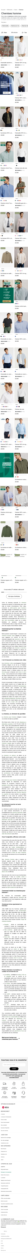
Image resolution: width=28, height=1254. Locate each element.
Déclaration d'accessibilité (6, 1191)
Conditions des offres (5, 1236)
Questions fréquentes (5, 1127)
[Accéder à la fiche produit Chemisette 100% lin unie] (21, 116)
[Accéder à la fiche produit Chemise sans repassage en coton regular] (7, 393)
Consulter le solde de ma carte (7, 1203)
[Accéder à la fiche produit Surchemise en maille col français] (7, 257)
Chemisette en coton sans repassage (10, 339)
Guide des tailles (4, 1212)
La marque (3, 1177)
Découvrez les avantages (6, 1137)
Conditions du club (4, 1143)
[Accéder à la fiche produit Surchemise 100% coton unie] (7, 116)
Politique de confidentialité (6, 1238)
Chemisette (5, 26)
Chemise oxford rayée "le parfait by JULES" (12, 512)
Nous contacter (4, 1125)
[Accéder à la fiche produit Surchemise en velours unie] (21, 463)
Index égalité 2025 (4, 1188)
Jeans (2, 1159)
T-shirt (19, 684)
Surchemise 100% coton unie (8, 133)
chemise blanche (10, 698)
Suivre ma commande (5, 1122)
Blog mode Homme (4, 1169)
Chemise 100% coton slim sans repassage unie (13, 444)
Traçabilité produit (4, 1185)
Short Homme (3, 1148)
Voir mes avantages (5, 1140)
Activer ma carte (4, 1201)
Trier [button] (25, 32)
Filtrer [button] (5, 32)
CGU (2, 1243)
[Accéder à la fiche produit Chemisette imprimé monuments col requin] (7, 46)
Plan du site (3, 1250)
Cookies (2, 1245)
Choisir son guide (4, 1209)
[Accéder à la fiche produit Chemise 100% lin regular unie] (21, 46)
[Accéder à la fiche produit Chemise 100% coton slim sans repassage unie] (21, 81)
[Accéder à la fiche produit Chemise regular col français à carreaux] (7, 564)
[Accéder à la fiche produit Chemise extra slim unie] (21, 151)
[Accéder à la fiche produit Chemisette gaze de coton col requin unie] (21, 187)
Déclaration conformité (5, 1183)
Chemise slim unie (19, 409)
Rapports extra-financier (5, 1180)
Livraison (3, 1114)
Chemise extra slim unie (21, 168)
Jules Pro (3, 1166)
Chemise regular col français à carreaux (11, 580)
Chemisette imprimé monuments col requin (11, 62)
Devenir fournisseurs (5, 1174)
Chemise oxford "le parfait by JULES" (10, 168)
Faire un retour (4, 1119)
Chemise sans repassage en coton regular (11, 409)
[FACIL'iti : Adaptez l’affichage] (5, 1107)
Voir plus (3, 22)
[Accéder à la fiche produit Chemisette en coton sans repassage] (7, 322)
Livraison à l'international (6, 1116)
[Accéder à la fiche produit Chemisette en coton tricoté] (21, 357)
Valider (14, 1068)
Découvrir (3, 1227)
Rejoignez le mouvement (6, 1172)
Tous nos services (4, 1130)
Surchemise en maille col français (9, 273)
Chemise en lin (15, 26)
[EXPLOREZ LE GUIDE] (7, 83)
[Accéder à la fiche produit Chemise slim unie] (21, 393)
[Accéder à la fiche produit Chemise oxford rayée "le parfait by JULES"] (21, 290)
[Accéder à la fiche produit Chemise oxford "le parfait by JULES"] (7, 151)
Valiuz (2, 1248)
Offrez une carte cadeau (5, 1198)
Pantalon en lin (4, 1154)
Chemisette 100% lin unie (21, 133)
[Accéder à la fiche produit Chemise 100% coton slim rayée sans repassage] (21, 322)
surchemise (22, 686)
